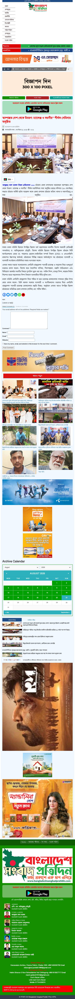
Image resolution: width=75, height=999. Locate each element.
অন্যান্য (7, 27)
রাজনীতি (7, 16)
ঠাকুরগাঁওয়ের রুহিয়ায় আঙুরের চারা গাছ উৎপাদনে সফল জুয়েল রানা (42, 653)
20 (37, 597)
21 (47, 597)
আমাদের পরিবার (13, 98)
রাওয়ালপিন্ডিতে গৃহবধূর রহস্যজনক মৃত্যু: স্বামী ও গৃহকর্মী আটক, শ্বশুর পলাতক (24, 650)
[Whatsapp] (19, 294)
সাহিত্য (58, 69)
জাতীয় (7, 13)
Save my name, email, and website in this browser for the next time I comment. (30, 344)
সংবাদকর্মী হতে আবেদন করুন (61, 98)
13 (37, 593)
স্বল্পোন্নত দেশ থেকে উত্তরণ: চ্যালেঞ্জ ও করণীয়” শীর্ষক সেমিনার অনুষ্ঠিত (36, 120)
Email (4, 336)
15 (57, 593)
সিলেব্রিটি (7, 23)
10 (8, 593)
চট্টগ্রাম (23, 69)
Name (4, 332)
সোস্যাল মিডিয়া (9, 20)
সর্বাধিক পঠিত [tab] (31, 620)
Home (23, 842)
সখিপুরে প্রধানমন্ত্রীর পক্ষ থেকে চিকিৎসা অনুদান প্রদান (16, 425)
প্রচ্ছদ (6, 6)
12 (28, 593)
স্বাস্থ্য (63, 69)
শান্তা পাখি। (41, 472)
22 (57, 597)
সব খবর (44, 842)
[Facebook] (4, 294)
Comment (6, 328)
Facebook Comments (22, 306)
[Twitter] (12, 294)
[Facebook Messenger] (8, 294)
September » (65, 612)
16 (66, 593)
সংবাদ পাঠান (8, 40)
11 (18, 593)
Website (5, 340)
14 (47, 593)
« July (7, 612)
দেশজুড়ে (7, 9)
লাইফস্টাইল (8, 30)
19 (28, 597)
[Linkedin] (15, 294)
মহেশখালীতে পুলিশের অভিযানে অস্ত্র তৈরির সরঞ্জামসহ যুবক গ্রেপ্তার (42, 660)
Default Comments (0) (8, 306)
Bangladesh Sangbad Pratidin (38, 997)
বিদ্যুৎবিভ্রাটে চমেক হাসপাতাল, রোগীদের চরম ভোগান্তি (53, 425)
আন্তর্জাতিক (8, 37)
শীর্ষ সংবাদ (50, 69)
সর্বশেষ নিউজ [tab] (12, 620)
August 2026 (37, 573)
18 (18, 597)
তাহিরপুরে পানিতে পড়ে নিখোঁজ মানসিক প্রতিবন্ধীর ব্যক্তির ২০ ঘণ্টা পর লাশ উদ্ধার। (46, 630)
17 (8, 597)
